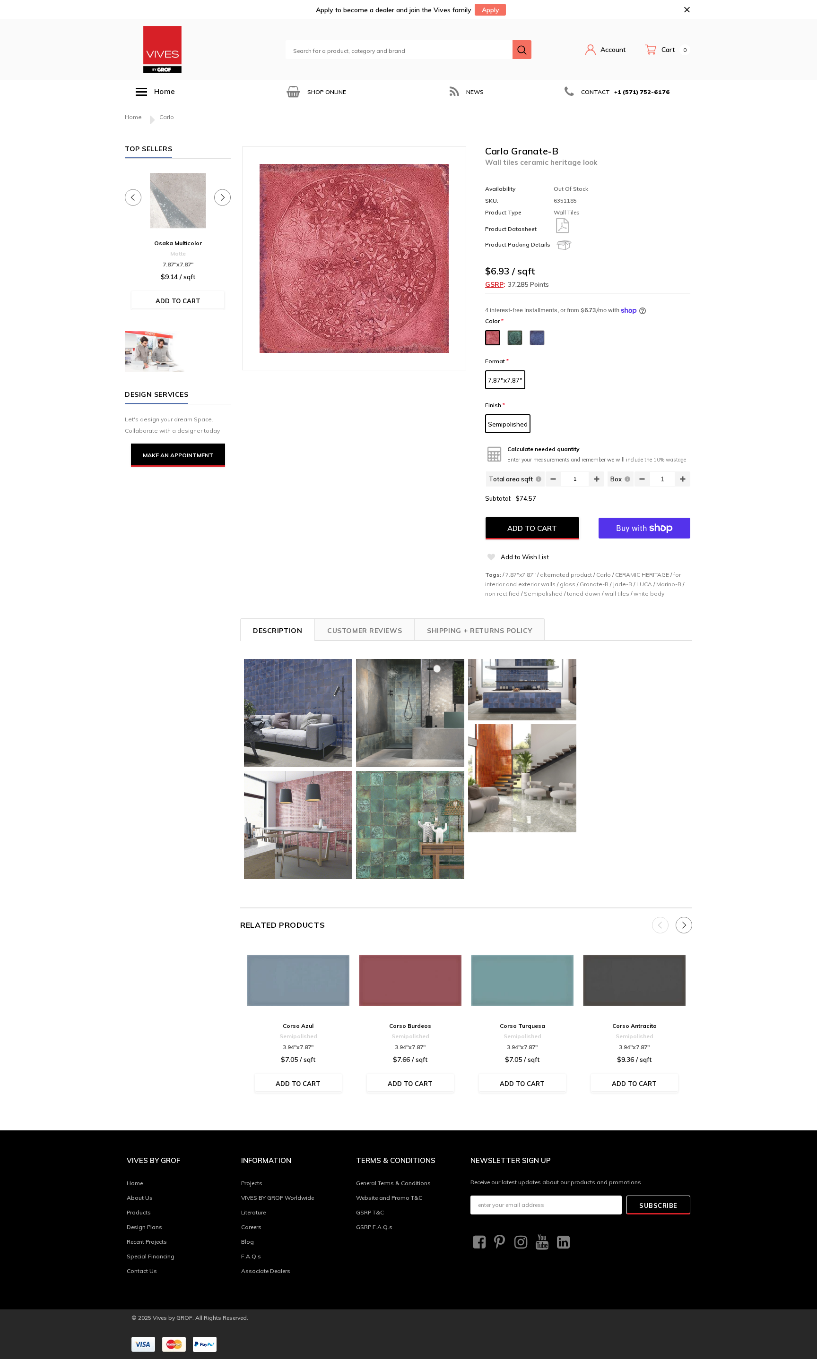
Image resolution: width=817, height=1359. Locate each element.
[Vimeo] (562, 1242)
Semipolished (508, 424)
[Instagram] (519, 1242)
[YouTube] (540, 1242)
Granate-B (594, 584)
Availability (500, 188)
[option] (315, 92)
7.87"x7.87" (505, 380)
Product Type (503, 212)
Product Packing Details (517, 244)
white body (649, 593)
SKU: (491, 200)
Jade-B (622, 584)
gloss (567, 584)
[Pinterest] (499, 1242)
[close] (686, 9)
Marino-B (668, 584)
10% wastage (669, 459)
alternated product (566, 574)
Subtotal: (498, 498)
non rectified (502, 593)
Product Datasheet (511, 228)
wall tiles (617, 593)
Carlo (603, 574)
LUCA (644, 584)
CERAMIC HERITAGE (642, 574)
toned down (583, 593)
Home (133, 116)
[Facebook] (478, 1242)
